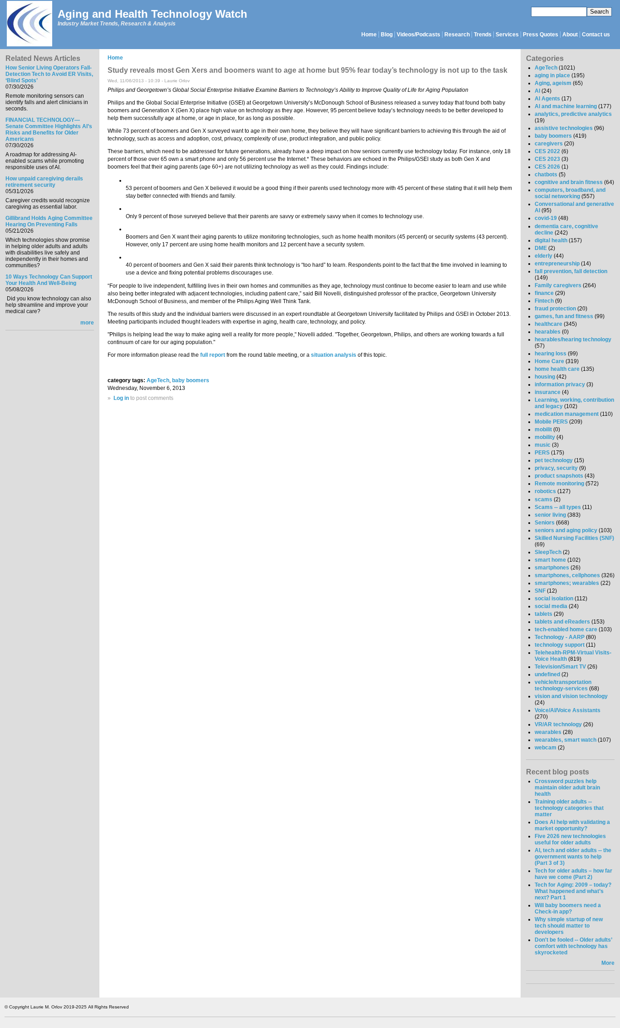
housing (545, 377)
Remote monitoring (559, 483)
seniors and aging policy (566, 530)
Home (369, 34)
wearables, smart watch (565, 740)
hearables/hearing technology (573, 339)
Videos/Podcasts (418, 34)
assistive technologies (564, 128)
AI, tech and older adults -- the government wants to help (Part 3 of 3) (573, 856)
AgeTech (158, 380)
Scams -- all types (558, 507)
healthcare (548, 324)
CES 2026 (547, 167)
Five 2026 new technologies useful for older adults (570, 839)
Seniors (545, 522)
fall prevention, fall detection (571, 271)
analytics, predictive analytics (573, 114)
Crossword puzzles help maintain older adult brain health (567, 787)
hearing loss (550, 353)
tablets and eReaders (562, 622)
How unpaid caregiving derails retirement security (44, 181)
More (608, 963)
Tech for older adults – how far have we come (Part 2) (573, 874)
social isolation (554, 598)
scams (543, 499)
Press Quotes (540, 34)
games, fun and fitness (564, 316)
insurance (548, 392)
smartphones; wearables (567, 583)
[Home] (29, 24)
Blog (387, 34)
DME (541, 248)
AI (537, 91)
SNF (540, 591)
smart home (550, 560)
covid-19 (546, 218)
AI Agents (547, 98)
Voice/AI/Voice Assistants (567, 710)
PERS (542, 452)
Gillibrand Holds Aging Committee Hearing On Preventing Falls (49, 221)
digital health (551, 240)
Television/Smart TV (560, 667)
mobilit (543, 429)
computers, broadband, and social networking (570, 193)
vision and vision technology (571, 696)
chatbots (546, 174)
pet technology (554, 460)
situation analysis (333, 355)
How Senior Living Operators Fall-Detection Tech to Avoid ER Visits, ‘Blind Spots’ (49, 74)
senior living (550, 515)
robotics (545, 491)
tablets (543, 614)
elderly (543, 256)
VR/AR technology (558, 724)
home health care (557, 369)
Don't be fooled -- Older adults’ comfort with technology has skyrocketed (573, 946)
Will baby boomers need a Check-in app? (568, 908)
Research (457, 34)
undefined (547, 674)
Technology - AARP (560, 637)
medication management (567, 414)
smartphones (552, 567)
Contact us (596, 34)
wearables (548, 732)
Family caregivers (558, 285)
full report (212, 355)
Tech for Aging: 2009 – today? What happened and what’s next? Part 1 (573, 891)
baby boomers (190, 380)
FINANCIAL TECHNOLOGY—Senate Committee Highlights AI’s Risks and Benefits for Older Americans (48, 129)
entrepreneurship (557, 263)
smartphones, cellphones (567, 575)
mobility (545, 437)
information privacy (560, 384)
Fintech (544, 301)
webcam (545, 747)
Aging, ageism (553, 83)
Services (507, 34)
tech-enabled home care (566, 629)
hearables (548, 332)
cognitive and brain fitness (569, 182)
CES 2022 (547, 151)
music (543, 445)
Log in (121, 398)
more (87, 322)
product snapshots (559, 476)
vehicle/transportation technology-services (563, 685)
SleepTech (548, 552)
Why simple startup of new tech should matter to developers (569, 925)
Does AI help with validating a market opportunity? (572, 825)
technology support (560, 645)
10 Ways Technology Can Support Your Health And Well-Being (48, 280)
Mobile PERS (551, 422)
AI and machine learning (566, 106)
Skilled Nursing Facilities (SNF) (574, 538)
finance (544, 293)
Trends (483, 34)
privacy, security (556, 468)
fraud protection (555, 308)
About (570, 34)
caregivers (549, 143)
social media (551, 606)
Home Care (549, 361)
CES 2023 (547, 159)
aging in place (552, 75)
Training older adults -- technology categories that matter (569, 808)
